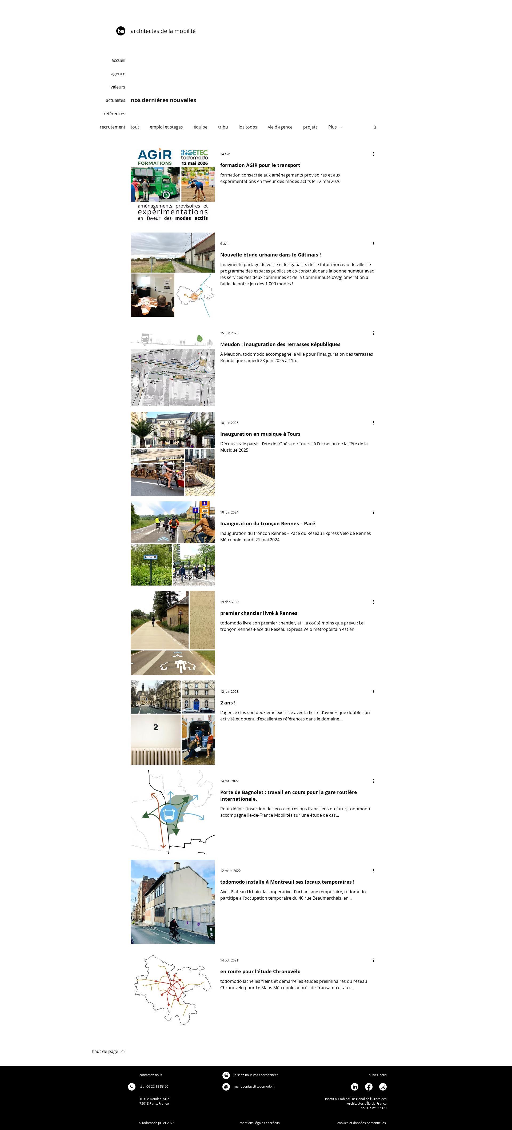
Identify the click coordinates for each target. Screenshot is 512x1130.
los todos (248, 127)
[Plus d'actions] (375, 154)
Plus (332, 127)
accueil (118, 60)
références (114, 114)
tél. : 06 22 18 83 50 (153, 1086)
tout (135, 127)
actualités (115, 100)
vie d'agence (280, 127)
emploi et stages (166, 127)
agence (118, 74)
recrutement (112, 127)
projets (310, 127)
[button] (374, 127)
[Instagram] (383, 1087)
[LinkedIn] (354, 1087)
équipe (200, 127)
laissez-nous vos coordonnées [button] (256, 1075)
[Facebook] (369, 1087)
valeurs (118, 87)
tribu (223, 127)
